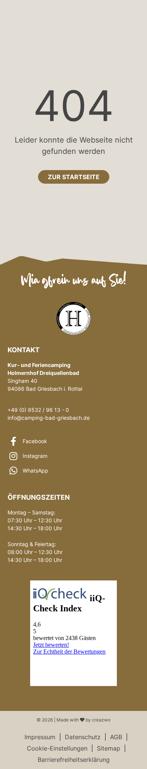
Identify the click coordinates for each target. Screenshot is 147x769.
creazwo (101, 720)
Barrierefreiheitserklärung (74, 759)
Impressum (39, 737)
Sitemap (108, 748)
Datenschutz (83, 737)
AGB (116, 737)
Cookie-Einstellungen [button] (57, 748)
